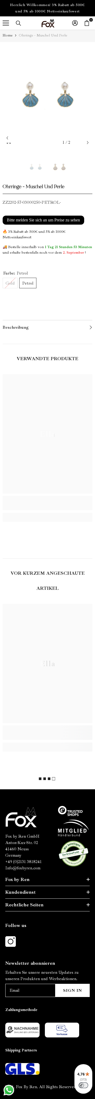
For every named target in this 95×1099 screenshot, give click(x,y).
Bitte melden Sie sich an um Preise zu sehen (43, 220)
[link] (47, 503)
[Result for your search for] (18, 23)
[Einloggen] (75, 23)
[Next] (87, 142)
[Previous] (7, 138)
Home (8, 35)
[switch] (83, 1085)
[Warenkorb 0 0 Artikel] (87, 23)
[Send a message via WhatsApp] (9, 1090)
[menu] (6, 23)
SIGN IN (72, 990)
